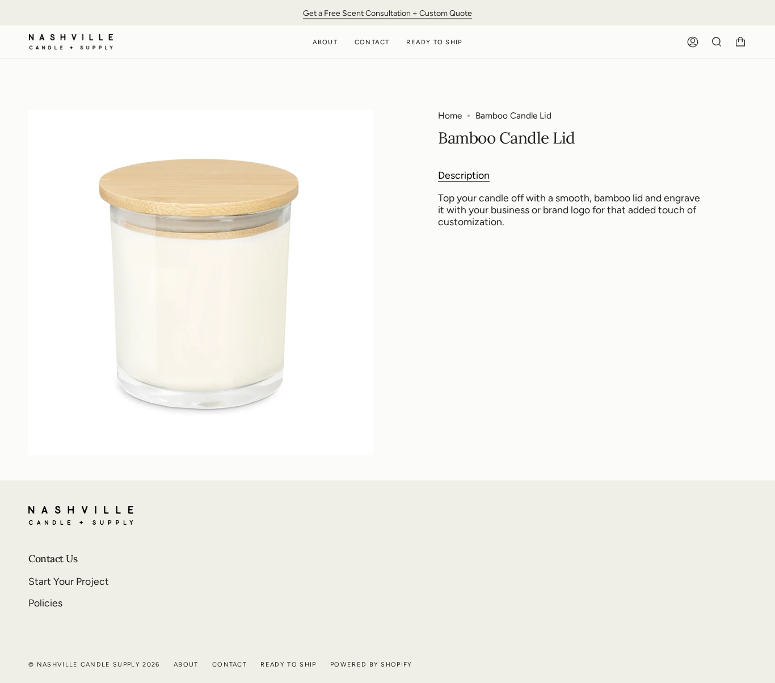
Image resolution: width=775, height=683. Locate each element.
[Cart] (740, 42)
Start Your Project (68, 581)
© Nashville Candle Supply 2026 (94, 664)
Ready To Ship (288, 664)
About (186, 664)
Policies (45, 603)
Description (464, 175)
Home (450, 115)
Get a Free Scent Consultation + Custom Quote (387, 13)
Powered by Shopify (371, 664)
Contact (229, 664)
